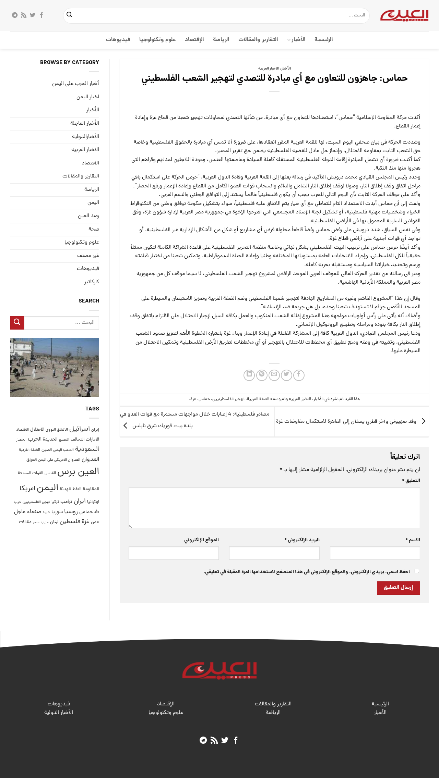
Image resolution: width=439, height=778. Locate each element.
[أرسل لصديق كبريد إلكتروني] (274, 375)
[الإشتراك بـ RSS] (23, 15)
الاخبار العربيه (268, 69)
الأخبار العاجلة (84, 124)
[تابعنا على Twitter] (32, 15)
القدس (50, 473)
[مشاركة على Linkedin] (249, 375)
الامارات (92, 439)
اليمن (47, 488)
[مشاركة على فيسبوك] (299, 375)
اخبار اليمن (87, 97)
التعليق (411, 481)
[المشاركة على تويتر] (286, 375)
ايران (80, 502)
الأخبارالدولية (85, 137)
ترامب (66, 502)
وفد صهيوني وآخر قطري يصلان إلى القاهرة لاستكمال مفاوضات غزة (347, 422)
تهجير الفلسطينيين (228, 399)
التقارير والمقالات (258, 40)
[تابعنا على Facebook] (41, 15)
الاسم (412, 540)
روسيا (71, 512)
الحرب (34, 439)
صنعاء (34, 512)
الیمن (93, 203)
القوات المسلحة (30, 473)
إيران (95, 430)
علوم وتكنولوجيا (157, 40)
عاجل (19, 512)
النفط (76, 489)
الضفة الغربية (258, 399)
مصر (36, 522)
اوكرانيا (93, 502)
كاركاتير (91, 282)
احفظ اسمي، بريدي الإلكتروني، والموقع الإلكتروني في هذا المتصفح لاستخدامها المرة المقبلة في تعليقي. (306, 572)
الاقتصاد (90, 163)
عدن (95, 522)
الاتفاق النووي (57, 430)
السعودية (87, 450)
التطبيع (64, 440)
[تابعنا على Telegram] (14, 15)
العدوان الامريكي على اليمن (59, 460)
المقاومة (91, 489)
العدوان (90, 459)
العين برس (78, 472)
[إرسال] (69, 16)
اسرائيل (79, 429)
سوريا (57, 512)
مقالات (25, 522)
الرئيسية (324, 40)
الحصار (21, 440)
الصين (46, 450)
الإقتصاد (194, 40)
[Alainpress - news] (404, 15)
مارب (45, 522)
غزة (193, 399)
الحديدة (50, 439)
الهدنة (65, 489)
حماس (204, 399)
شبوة (46, 512)
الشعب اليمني (63, 450)
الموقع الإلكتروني (201, 540)
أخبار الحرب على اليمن (75, 84)
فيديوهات (118, 40)
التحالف (77, 439)
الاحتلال (37, 430)
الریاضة (221, 40)
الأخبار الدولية (58, 713)
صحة (93, 229)
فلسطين (70, 522)
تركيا (55, 502)
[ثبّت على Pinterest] (262, 375)
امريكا (27, 489)
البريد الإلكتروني (301, 540)
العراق (31, 460)
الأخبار (299, 40)
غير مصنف (88, 256)
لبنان (54, 522)
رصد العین (88, 216)
